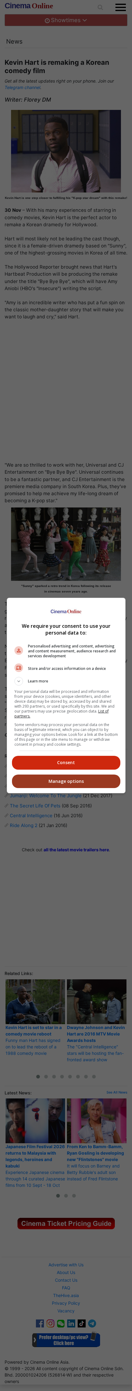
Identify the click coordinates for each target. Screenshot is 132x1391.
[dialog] (66, 695)
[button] (66, 681)
